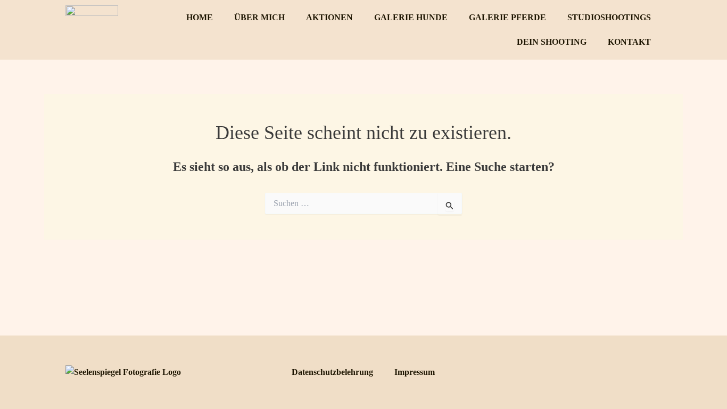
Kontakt (629, 41)
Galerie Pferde (507, 17)
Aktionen (329, 17)
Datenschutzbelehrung (332, 372)
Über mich (259, 17)
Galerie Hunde (411, 17)
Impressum (414, 372)
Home (199, 17)
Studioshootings (609, 17)
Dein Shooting (551, 41)
